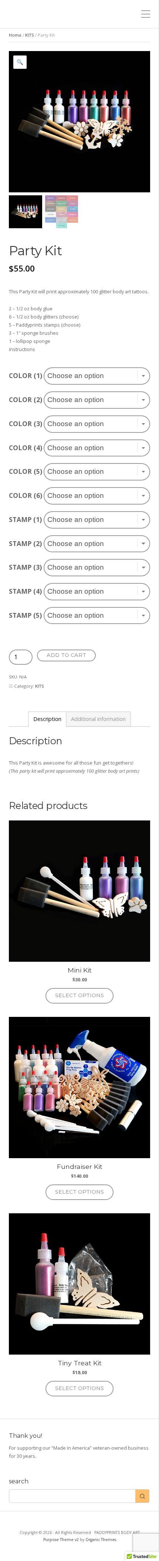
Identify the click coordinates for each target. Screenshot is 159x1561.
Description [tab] (47, 719)
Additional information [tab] (98, 719)
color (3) (25, 423)
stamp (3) (25, 567)
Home (15, 35)
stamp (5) (25, 615)
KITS (29, 35)
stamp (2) (25, 543)
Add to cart (66, 655)
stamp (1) (25, 519)
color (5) (25, 471)
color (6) (25, 495)
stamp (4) (25, 591)
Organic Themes (100, 1539)
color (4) (25, 447)
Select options (79, 995)
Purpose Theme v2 (61, 1539)
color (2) (25, 399)
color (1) (25, 375)
